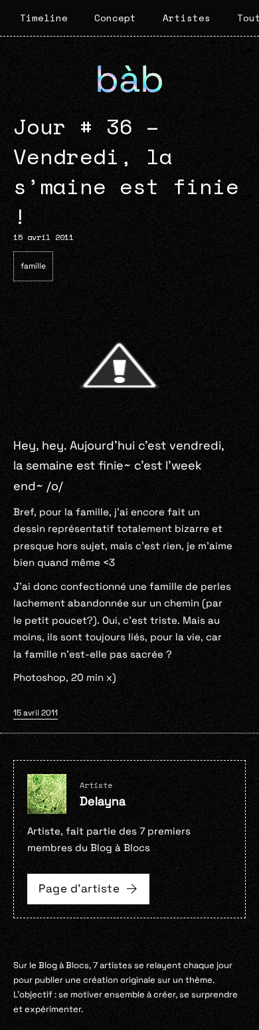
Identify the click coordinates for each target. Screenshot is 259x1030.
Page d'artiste (79, 888)
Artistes (187, 18)
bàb (129, 78)
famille (33, 266)
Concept (115, 18)
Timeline (44, 18)
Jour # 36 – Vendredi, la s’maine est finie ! (126, 170)
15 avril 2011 (35, 713)
